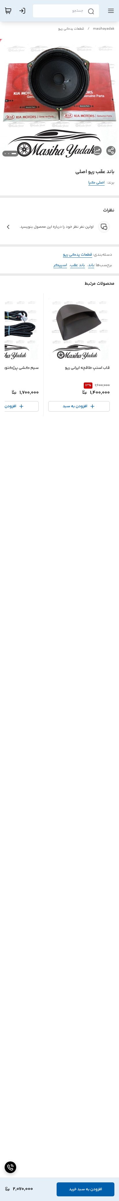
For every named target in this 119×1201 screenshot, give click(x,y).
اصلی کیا (96, 182)
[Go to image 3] (5, 153)
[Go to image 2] (8, 153)
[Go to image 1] (14, 153)
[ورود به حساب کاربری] (23, 11)
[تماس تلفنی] (10, 1167)
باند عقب (77, 265)
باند (91, 265)
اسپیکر (60, 265)
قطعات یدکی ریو (71, 29)
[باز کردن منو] (109, 10)
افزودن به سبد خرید (85, 1189)
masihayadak (103, 29)
